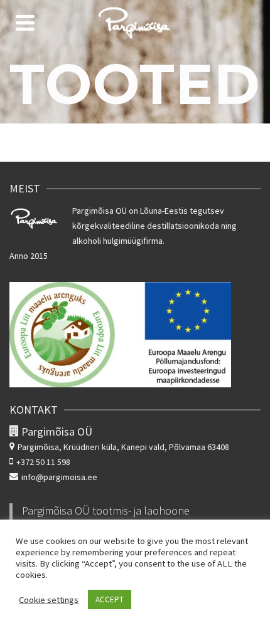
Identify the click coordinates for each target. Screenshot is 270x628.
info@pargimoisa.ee (59, 477)
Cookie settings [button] (48, 599)
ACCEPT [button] (109, 599)
